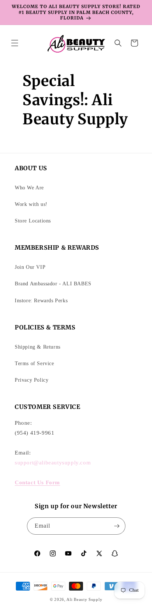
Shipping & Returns (38, 347)
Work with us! (31, 204)
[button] (15, 43)
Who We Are (29, 187)
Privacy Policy (31, 380)
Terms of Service (34, 363)
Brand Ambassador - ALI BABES (53, 283)
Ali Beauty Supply (84, 599)
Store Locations (33, 221)
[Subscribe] (117, 526)
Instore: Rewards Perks (41, 300)
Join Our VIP (30, 267)
